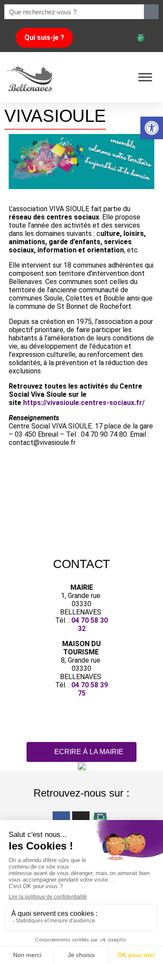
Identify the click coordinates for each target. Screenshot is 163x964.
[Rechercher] (151, 11)
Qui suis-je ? (44, 37)
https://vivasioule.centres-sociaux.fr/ (84, 403)
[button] (151, 128)
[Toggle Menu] (145, 77)
